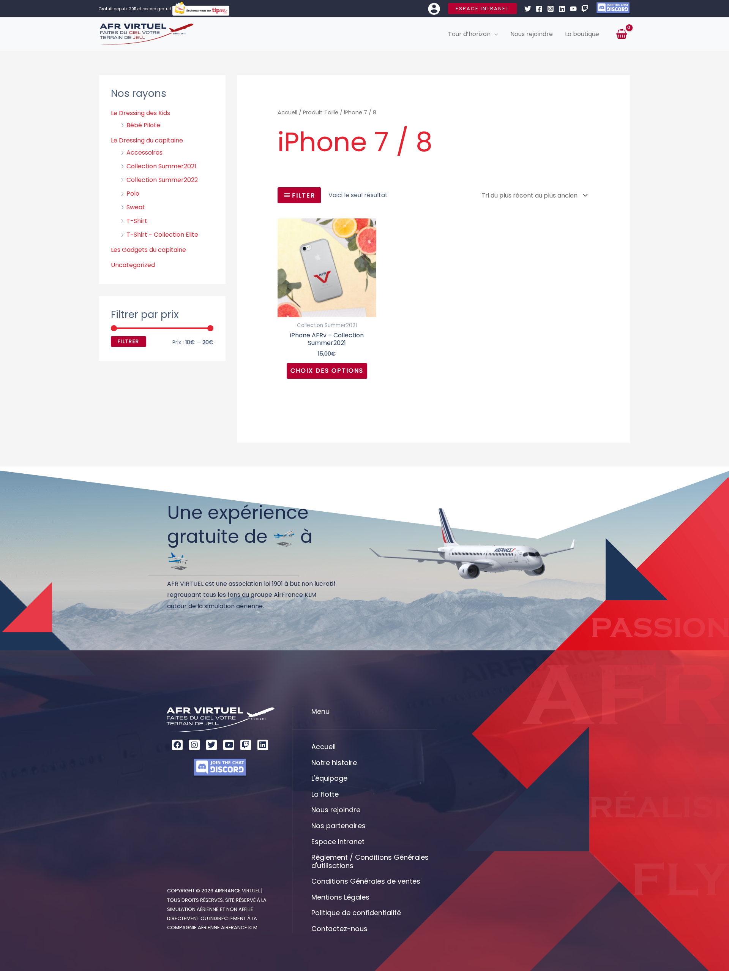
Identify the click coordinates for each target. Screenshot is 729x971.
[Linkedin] (562, 8)
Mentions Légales (340, 897)
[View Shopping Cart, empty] (621, 34)
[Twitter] (527, 8)
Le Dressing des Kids (140, 113)
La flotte (325, 794)
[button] (482, 8)
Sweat (135, 207)
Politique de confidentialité (356, 912)
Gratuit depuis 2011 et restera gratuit (135, 9)
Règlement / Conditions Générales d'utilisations (370, 861)
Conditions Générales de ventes (365, 881)
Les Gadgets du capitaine (148, 249)
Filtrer (128, 341)
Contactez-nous (339, 928)
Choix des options (326, 370)
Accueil (287, 112)
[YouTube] (573, 8)
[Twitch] (584, 8)
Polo (132, 193)
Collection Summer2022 (162, 180)
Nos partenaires (338, 825)
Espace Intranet (337, 841)
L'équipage (329, 778)
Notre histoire (334, 762)
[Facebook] (539, 8)
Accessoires (144, 152)
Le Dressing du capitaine (147, 140)
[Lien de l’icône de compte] (434, 8)
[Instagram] (550, 8)
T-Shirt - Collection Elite (162, 234)
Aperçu (327, 310)
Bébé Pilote (143, 125)
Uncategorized (133, 265)
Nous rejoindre (335, 809)
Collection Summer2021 (161, 166)
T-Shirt (136, 221)
